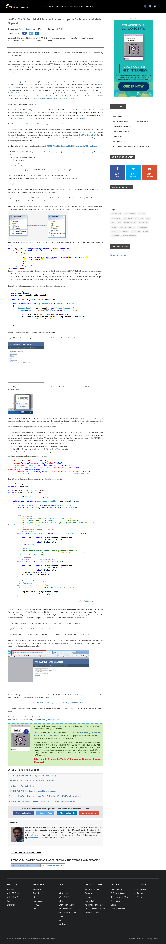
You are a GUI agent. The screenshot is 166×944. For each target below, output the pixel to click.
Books (113, 904)
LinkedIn (61, 837)
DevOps (88, 893)
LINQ (148, 218)
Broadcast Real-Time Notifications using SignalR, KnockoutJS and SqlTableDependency (45, 796)
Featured (60, 6)
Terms (156, 938)
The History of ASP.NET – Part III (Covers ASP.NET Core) (32, 775)
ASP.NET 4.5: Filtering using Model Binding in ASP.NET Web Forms (72, 146)
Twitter (140, 893)
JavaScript (135, 231)
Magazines (115, 900)
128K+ (149, 175)
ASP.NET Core (130, 214)
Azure (114, 227)
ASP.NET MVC (116, 214)
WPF (113, 223)
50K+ (118, 175)
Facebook (141, 889)
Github (140, 897)
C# (142, 218)
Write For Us (141, 938)
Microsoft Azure (92, 889)
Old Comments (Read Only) (53, 865)
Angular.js (142, 227)
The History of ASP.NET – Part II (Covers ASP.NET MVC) (32, 780)
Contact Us (131, 938)
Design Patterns (131, 218)
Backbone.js (38, 900)
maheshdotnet (33, 837)
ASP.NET (60, 29)
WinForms (63, 924)
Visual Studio (130, 223)
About (89, 6)
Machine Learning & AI (94, 904)
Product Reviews (118, 908)
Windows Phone (92, 912)
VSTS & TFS (143, 223)
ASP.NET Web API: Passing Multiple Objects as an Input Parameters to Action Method (44, 801)
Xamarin (88, 897)
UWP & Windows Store (95, 908)
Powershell (89, 900)
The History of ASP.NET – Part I (22, 786)
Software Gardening (119, 893)
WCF (119, 223)
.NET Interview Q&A (119, 897)
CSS (34, 908)
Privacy (149, 938)
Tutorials (48, 6)
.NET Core (115, 236)
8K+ (133, 175)
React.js (115, 231)
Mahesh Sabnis (24, 29)
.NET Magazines (76, 6)
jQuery (125, 231)
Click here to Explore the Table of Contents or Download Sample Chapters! (67, 760)
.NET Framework (129, 236)
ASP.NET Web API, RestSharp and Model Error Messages (32, 791)
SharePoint (116, 218)
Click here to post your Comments (26, 865)
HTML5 (145, 231)
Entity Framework (127, 227)
